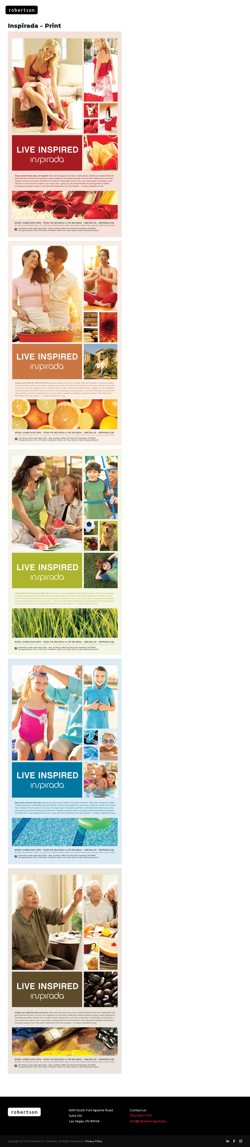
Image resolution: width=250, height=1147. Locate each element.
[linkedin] (227, 1141)
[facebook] (234, 1141)
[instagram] (240, 1141)
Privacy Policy (93, 1141)
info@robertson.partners (148, 1121)
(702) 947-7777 (141, 1116)
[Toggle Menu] (240, 10)
